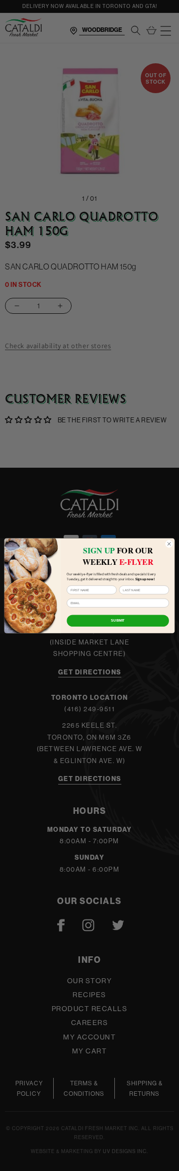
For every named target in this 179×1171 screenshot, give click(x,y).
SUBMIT (117, 620)
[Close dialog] (169, 543)
